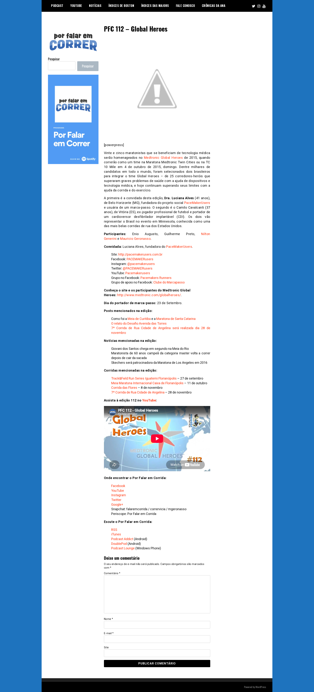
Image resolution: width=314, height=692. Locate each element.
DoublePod (119, 544)
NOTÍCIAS (95, 5)
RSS (114, 530)
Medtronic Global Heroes (163, 157)
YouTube (149, 400)
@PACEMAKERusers (137, 268)
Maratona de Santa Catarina (176, 319)
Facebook (118, 486)
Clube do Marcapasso (169, 282)
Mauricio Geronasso (135, 239)
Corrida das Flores (124, 387)
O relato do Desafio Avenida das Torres (139, 323)
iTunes (116, 534)
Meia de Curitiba (139, 319)
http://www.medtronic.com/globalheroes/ (149, 295)
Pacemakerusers (137, 273)
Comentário (112, 573)
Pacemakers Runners (156, 278)
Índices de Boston (121, 5)
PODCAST (57, 5)
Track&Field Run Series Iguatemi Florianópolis (144, 378)
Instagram (118, 495)
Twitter (116, 500)
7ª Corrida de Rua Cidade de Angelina (137, 392)
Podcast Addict (122, 539)
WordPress (260, 687)
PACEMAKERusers (140, 259)
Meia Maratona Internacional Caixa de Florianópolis (147, 383)
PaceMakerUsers (197, 203)
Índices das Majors (155, 5)
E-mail (109, 633)
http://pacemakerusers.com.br (140, 254)
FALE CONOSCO (185, 5)
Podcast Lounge (123, 548)
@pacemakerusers (141, 264)
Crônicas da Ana (214, 5)
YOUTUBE (76, 5)
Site (106, 647)
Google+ (117, 504)
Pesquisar (54, 59)
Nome (108, 619)
